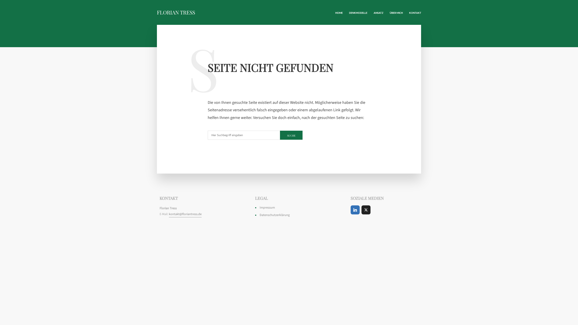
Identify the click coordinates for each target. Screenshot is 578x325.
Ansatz (378, 12)
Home (339, 12)
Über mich (396, 12)
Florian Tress (176, 12)
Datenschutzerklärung (275, 215)
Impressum (267, 207)
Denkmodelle (358, 12)
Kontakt (415, 12)
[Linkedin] (355, 209)
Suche (291, 135)
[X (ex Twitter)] (366, 209)
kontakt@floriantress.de (185, 214)
